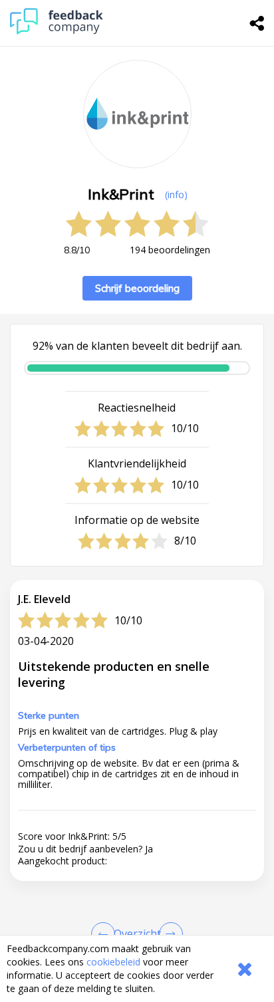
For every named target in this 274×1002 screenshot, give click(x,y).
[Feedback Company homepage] (56, 31)
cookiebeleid (113, 961)
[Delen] (257, 23)
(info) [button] (176, 194)
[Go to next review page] (168, 934)
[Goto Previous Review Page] (105, 934)
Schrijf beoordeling (137, 288)
